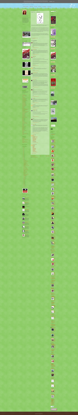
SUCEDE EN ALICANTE (54, 218)
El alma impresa (52, 333)
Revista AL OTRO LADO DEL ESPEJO (53, 305)
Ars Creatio (23, 142)
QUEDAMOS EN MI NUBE (53, 236)
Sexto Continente (53, 246)
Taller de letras (52, 302)
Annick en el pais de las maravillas (53, 354)
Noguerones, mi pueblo (27, 197)
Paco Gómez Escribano (35, 72)
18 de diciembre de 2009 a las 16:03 (36, 65)
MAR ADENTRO (53, 241)
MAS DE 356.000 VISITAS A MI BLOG (54, 146)
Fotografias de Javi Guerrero (53, 368)
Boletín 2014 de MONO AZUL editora (53, 262)
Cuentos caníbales (23, 103)
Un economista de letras (53, 404)
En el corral (54, 268)
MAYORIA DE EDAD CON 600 (54, 164)
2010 (23, 158)
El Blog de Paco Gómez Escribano (53, 327)
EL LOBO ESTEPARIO (52, 364)
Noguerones (23, 121)
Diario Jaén (39, 6)
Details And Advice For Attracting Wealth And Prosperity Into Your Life (53, 325)
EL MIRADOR (52, 149)
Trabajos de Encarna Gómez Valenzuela (53, 145)
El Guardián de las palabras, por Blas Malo (54, 223)
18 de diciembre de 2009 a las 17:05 (36, 77)
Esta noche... (26, 213)
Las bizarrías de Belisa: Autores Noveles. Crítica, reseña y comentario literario (53, 344)
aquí (24, 91)
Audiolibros (23, 97)
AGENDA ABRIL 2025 (54, 189)
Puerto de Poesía (52, 230)
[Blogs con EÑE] (54, 410)
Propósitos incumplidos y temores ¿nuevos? (27, 222)
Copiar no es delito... (54, 380)
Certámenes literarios (24, 98)
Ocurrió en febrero (53, 216)
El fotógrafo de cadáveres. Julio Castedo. (54, 346)
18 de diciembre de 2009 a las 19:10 (36, 96)
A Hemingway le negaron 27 (52, 221)
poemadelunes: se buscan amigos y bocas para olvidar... (53, 281)
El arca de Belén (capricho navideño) (25, 164)
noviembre (25, 176)
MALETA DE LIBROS (53, 167)
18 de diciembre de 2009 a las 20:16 (36, 116)
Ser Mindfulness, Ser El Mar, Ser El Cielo (54, 243)
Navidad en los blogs (25, 171)
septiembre (25, 178)
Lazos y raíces (52, 206)
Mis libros (23, 119)
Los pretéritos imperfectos (52, 389)
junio (24, 181)
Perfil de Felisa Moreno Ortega (53, 133)
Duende (23, 107)
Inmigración (23, 110)
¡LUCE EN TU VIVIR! (54, 198)
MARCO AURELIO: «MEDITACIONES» (54, 174)
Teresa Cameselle (52, 187)
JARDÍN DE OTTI (55, 317)
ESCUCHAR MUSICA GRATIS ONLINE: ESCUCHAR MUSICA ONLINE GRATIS (53, 400)
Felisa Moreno (34, 124)
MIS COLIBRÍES (54, 374)
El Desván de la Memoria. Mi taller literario (25, 140)
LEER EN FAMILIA (54, 290)
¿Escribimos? (26, 217)
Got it (53, 1)
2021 (23, 148)
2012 (23, 156)
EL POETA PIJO (52, 314)
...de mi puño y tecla (53, 324)
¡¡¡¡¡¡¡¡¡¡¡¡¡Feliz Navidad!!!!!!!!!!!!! (25, 163)
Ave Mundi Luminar (34, 109)
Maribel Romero (34, 49)
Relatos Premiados (24, 130)
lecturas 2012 (23, 115)
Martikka (33, 104)
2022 (23, 147)
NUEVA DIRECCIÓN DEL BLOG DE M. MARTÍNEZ (53, 303)
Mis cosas (34, 38)
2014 (23, 154)
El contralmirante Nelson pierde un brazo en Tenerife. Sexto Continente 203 (53, 248)
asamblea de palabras (53, 139)
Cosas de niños (49, 6)
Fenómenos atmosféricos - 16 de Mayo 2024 (54, 203)
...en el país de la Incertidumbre (52, 283)
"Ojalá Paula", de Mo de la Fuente (54, 311)
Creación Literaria (23, 102)
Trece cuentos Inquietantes (24, 133)
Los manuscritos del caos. (53, 250)
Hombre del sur (54, 306)
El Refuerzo (55, 395)
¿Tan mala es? (24, 166)
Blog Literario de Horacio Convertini (53, 394)
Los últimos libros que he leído (54, 335)
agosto (24, 179)
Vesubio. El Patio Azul (54, 227)
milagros (33, 98)
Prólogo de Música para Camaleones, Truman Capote (53, 251)
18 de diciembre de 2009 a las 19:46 (36, 102)
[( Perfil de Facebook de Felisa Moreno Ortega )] (53, 134)
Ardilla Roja (34, 56)
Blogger (42, 413)
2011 (23, 157)
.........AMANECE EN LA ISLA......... (53, 316)
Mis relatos (35, 6)
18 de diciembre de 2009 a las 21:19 (36, 122)
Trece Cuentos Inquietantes (52, 383)
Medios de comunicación (24, 117)
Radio (22, 128)
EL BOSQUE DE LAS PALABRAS (53, 350)
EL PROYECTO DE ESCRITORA (53, 182)
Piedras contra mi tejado (53, 293)
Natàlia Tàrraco (34, 79)
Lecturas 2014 (23, 116)
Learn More (50, 1)
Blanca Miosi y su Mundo (53, 178)
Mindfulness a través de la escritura (54, 184)
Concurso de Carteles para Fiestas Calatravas (27, 202)
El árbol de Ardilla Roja (53, 201)
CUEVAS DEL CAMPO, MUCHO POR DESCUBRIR (53, 296)
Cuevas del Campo (24, 105)
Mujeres (23, 120)
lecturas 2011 (23, 114)
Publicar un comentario (34, 153)
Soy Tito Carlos (52, 379)
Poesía (22, 125)
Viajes (22, 134)
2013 (23, 155)
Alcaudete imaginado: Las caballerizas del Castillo (27, 209)
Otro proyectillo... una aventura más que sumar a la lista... (53, 322)
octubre (24, 177)
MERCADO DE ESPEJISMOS (52, 158)
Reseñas (23, 131)
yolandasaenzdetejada (53, 280)
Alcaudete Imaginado (25, 6)
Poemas (23, 124)
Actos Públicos (44, 6)
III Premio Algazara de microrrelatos (25, 175)
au (22, 96)
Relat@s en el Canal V (25, 172)
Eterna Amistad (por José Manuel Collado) (54, 213)
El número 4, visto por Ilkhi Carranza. (54, 386)
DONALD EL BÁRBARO (54, 160)
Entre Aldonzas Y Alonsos (53, 212)
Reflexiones (23, 129)
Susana (33, 67)
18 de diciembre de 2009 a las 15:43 (36, 47)
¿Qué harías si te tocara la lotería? (26, 165)
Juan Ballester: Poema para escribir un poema (53, 278)
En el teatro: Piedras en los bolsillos (25, 170)
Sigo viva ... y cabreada (25, 168)
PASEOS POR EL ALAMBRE (53, 402)
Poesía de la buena (23, 126)
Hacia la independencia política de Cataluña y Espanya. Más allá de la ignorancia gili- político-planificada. (53, 366)
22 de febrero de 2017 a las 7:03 (35, 142)
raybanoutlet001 (34, 144)
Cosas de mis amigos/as (24, 100)
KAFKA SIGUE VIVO (54, 150)
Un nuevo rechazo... (25, 167)
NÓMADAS (52, 267)
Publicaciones (31, 6)
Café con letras (52, 253)
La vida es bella (52, 350)
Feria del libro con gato (55, 259)
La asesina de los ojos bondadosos (25, 111)
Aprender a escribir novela (53, 321)
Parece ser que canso (26, 234)
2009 (23, 159)
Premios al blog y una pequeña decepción (27, 230)
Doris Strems (52, 373)
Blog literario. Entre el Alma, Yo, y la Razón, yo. (53, 196)
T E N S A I (54, 179)
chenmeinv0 (34, 134)
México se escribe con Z (54, 361)
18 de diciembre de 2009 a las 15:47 (36, 54)
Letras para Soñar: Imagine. (53, 359)
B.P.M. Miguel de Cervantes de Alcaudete (52, 289)
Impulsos (52, 352)
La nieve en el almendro (24, 112)
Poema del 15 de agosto (53, 294)
